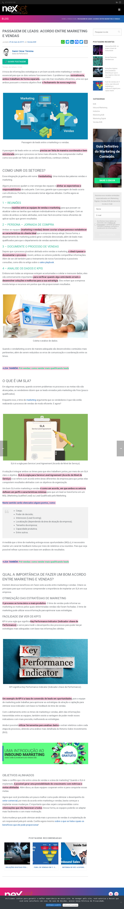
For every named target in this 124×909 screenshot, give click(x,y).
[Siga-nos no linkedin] (111, 894)
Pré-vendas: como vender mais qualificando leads (44, 368)
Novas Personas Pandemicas (110, 58)
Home (64, 19)
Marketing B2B (98, 115)
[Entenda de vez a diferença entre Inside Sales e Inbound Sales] (74, 853)
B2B (94, 104)
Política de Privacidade (70, 905)
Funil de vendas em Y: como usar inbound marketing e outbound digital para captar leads (46, 867)
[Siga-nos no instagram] (116, 894)
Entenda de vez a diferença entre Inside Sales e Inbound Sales (74, 867)
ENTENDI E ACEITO (53, 905)
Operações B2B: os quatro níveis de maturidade (112, 48)
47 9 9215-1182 (10, 2)
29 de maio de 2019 (16, 42)
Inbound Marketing (100, 108)
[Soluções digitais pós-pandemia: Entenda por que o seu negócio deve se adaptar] (17, 853)
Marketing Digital (99, 118)
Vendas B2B (71, 19)
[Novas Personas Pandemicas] (98, 61)
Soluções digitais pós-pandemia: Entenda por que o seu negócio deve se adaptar (18, 867)
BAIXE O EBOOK (107, 180)
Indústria (96, 111)
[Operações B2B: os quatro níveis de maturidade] (98, 50)
